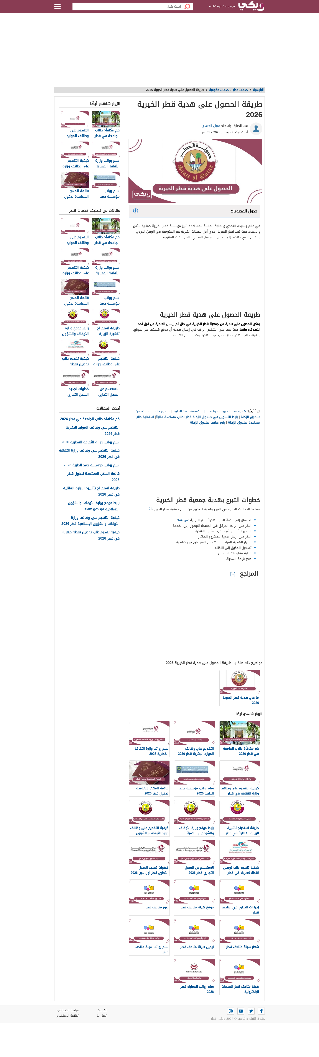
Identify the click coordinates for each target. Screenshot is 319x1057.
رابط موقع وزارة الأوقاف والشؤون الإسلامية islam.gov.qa (94, 506)
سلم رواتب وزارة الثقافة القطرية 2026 (90, 442)
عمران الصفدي (211, 126)
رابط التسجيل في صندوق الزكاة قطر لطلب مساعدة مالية (197, 417)
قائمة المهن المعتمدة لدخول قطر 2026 (93, 477)
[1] (150, 508)
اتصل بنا (102, 1015)
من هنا (183, 520)
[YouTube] (240, 1011)
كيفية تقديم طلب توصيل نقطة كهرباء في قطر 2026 (91, 535)
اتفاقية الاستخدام (67, 1015)
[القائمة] (57, 6)
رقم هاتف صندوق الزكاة (207, 422)
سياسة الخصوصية (67, 1010)
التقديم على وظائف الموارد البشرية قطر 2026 (93, 430)
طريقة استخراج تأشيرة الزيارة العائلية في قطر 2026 (91, 491)
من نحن (102, 1010)
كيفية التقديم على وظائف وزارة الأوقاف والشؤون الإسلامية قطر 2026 (90, 521)
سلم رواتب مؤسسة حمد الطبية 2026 (92, 465)
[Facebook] (261, 1011)
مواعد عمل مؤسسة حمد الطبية (195, 411)
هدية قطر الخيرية (233, 411)
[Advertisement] (159, 52)
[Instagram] (230, 1011)
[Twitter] (251, 1011)
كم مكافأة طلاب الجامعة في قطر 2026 (90, 419)
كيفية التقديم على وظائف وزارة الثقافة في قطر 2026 (89, 453)
